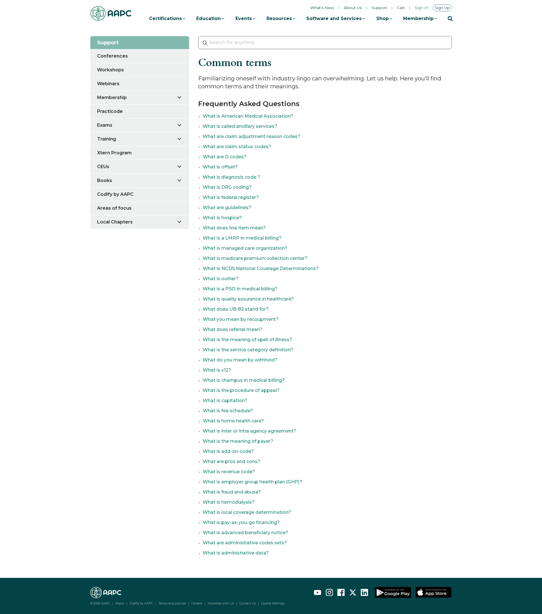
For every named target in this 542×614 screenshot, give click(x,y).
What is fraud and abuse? (232, 492)
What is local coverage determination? (247, 512)
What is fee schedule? (228, 410)
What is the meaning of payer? (238, 441)
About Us (353, 8)
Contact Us (247, 603)
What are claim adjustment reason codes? (251, 136)
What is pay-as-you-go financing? (241, 522)
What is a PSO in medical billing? (240, 288)
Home (96, 29)
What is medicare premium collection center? (255, 258)
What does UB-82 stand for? (236, 309)
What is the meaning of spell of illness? (247, 339)
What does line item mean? (234, 228)
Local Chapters (115, 222)
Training (106, 139)
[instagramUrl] (329, 592)
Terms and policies (172, 603)
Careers (196, 603)
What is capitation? (225, 400)
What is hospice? (222, 217)
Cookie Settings (272, 603)
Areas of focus (114, 208)
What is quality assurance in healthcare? (248, 299)
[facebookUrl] (341, 592)
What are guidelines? (227, 207)
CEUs (103, 166)
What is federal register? (231, 197)
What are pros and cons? (231, 461)
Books (104, 180)
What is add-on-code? (228, 451)
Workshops (110, 70)
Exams (104, 125)
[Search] (450, 18)
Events (243, 18)
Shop (382, 18)
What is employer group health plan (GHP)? (252, 481)
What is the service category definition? (248, 349)
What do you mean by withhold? (240, 360)
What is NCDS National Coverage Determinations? (261, 268)
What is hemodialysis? (229, 502)
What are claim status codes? (237, 146)
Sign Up (442, 7)
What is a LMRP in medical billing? (242, 238)
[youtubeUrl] (318, 592)
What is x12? (217, 370)
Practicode (110, 111)
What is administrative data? (236, 553)
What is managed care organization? (245, 248)
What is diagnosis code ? (231, 177)
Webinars (108, 83)
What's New (322, 7)
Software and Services (334, 18)
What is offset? (220, 167)
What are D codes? (225, 156)
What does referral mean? (232, 329)
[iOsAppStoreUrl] (434, 592)
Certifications (165, 18)
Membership (418, 18)
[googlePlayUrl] (393, 592)
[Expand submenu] (182, 97)
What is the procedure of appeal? (241, 390)
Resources (279, 18)
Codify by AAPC (115, 194)
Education (208, 18)
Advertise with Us (220, 603)
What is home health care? (233, 421)
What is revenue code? (229, 471)
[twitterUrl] (353, 592)
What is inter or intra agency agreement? (249, 431)
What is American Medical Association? (248, 116)
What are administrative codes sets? (245, 542)
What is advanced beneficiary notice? (245, 532)
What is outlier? (221, 278)
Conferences (112, 56)
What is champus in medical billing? (244, 380)
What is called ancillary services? (240, 126)
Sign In (421, 8)
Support (379, 8)
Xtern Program (114, 152)
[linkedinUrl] (364, 592)
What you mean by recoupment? (241, 319)
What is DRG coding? (227, 187)
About (119, 603)
